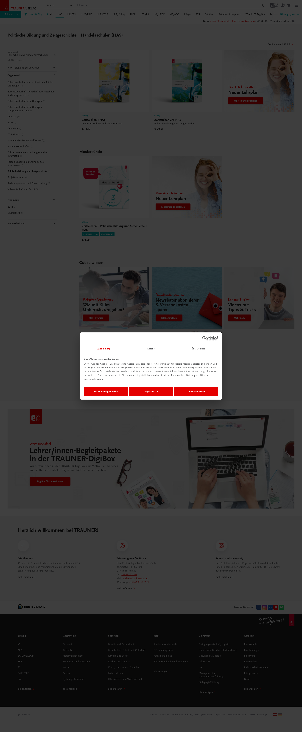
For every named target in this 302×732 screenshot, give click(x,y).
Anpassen (149, 391)
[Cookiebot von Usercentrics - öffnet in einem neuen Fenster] (204, 338)
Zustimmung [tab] (103, 348)
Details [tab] (151, 348)
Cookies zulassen (196, 391)
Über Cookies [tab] (198, 348)
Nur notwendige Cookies (106, 391)
